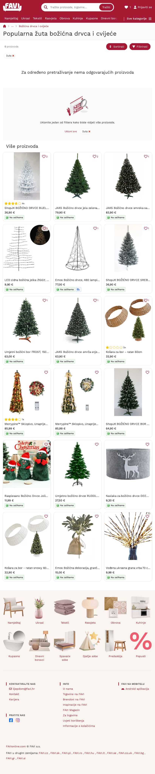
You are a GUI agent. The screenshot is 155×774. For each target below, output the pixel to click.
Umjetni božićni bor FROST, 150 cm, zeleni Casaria (38, 352)
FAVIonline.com (16, 746)
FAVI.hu (89, 752)
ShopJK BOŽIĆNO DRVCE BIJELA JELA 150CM (35, 208)
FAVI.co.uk (126, 752)
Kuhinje (78, 18)
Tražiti (106, 7)
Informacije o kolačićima (79, 725)
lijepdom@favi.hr (24, 688)
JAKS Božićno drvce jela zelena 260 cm (81, 208)
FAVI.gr (11, 758)
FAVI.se (112, 752)
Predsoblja (115, 656)
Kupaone (92, 18)
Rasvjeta (51, 18)
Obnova (65, 18)
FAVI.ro (78, 752)
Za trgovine (70, 715)
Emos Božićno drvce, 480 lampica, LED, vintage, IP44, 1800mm (97, 280)
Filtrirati (142, 46)
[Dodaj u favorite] (46, 372)
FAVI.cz (44, 752)
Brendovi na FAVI (74, 699)
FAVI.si (21, 758)
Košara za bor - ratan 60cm (124, 352)
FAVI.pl (67, 752)
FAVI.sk (55, 752)
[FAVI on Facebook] (11, 720)
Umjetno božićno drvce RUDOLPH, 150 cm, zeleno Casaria (93, 496)
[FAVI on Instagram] (18, 720)
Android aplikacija (137, 688)
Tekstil (37, 18)
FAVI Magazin (71, 709)
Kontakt (14, 694)
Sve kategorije (137, 18)
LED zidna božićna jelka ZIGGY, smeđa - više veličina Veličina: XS (48, 280)
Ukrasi (25, 18)
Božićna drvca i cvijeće (34, 26)
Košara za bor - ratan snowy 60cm (27, 568)
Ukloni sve (71, 131)
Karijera (14, 699)
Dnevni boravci (111, 18)
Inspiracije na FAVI (75, 704)
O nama (68, 688)
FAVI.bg (139, 752)
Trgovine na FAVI (73, 694)
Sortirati (118, 46)
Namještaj (11, 18)
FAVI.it (101, 752)
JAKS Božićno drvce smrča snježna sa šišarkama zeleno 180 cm (97, 352)
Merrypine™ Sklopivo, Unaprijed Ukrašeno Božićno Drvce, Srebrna (99, 424)
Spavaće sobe (65, 658)
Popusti (141, 656)
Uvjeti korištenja (73, 720)
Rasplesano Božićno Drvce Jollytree (29, 496)
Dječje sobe (90, 656)
